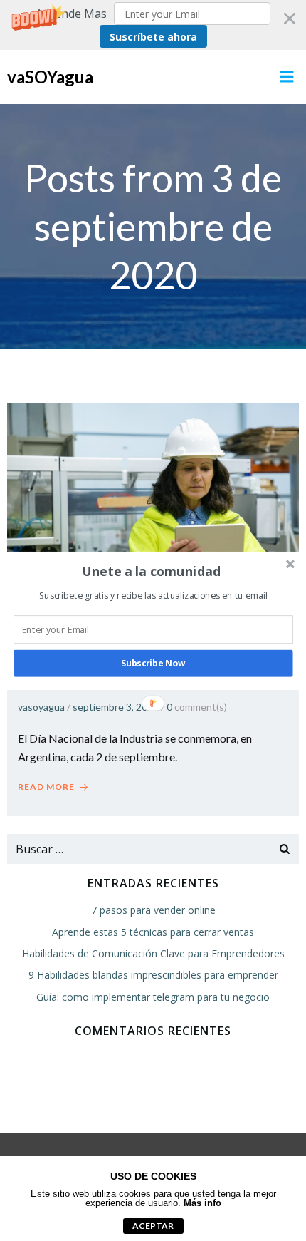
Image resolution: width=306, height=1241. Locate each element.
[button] (152, 571)
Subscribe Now (153, 663)
